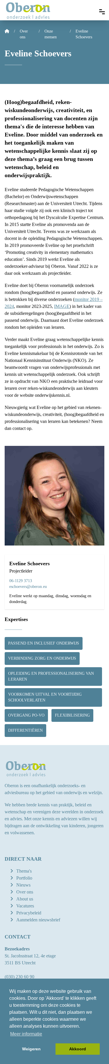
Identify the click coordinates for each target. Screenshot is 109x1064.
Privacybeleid (28, 912)
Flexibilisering (72, 715)
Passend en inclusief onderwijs (43, 643)
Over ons (24, 891)
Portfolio (24, 877)
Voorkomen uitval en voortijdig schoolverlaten (45, 697)
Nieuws (23, 884)
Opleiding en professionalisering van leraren (51, 676)
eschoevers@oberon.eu (28, 586)
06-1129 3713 (20, 581)
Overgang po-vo (26, 715)
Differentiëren (25, 730)
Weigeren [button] (31, 1049)
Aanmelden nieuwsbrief (38, 919)
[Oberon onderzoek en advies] (28, 10)
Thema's (24, 871)
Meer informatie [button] (26, 1033)
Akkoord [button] (77, 1049)
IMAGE (61, 306)
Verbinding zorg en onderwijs (42, 658)
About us (24, 898)
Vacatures (25, 905)
